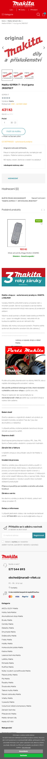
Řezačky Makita (7, 683)
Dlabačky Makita (8, 628)
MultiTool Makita (7, 667)
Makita (11, 101)
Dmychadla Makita (9, 632)
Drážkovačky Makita (9, 636)
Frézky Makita (7, 640)
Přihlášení (34, 10)
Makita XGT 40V (8, 722)
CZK (11, 10)
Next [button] (44, 48)
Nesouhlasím (23, 751)
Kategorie (9, 14)
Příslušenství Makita (9, 714)
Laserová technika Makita (11, 655)
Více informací (26, 747)
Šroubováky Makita (9, 686)
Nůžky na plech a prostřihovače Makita (16, 671)
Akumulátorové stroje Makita (12, 616)
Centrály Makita (7, 624)
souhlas (14, 542)
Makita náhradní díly (14, 21)
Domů (4, 21)
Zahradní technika (8, 710)
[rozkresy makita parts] (25, 360)
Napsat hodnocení (38, 198)
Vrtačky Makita (7, 698)
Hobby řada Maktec (9, 612)
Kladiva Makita (7, 651)
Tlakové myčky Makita (10, 690)
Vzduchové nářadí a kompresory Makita (16, 706)
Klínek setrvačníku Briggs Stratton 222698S (23, 253)
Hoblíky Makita (7, 644)
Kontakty (13, 588)
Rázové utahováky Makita (11, 694)
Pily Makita (5, 679)
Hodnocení (13, 178)
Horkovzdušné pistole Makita (12, 647)
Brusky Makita (7, 620)
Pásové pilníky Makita (9, 675)
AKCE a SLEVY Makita (10, 608)
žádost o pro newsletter (16, 542)
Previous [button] (3, 48)
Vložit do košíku (13, 131)
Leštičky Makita (7, 659)
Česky (22, 10)
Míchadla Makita (8, 663)
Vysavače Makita (8, 702)
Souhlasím (23, 755)
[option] (23, 48)
